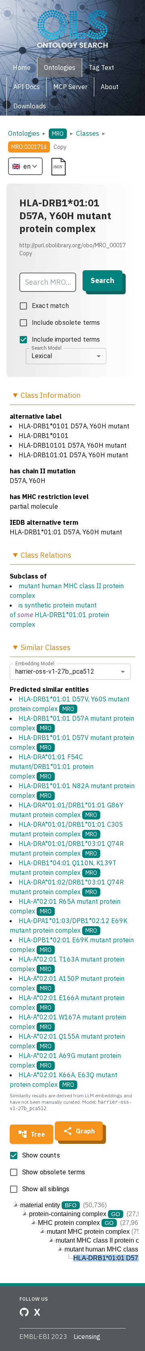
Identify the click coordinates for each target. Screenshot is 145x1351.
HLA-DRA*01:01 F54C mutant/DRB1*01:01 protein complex (51, 766)
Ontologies (23, 133)
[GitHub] (24, 1312)
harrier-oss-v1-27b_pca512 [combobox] (54, 671)
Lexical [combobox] (41, 356)
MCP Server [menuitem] (70, 87)
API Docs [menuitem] (26, 87)
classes (87, 133)
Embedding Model (34, 663)
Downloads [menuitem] (29, 106)
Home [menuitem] (22, 67)
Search (102, 280)
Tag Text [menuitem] (101, 67)
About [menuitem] (109, 87)
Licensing (87, 1337)
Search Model (46, 347)
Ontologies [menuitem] (59, 67)
